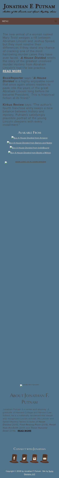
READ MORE (12, 71)
